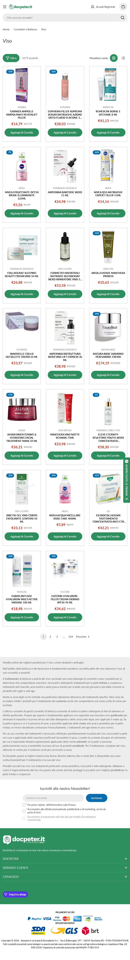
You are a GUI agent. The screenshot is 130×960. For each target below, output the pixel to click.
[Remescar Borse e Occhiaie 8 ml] (108, 85)
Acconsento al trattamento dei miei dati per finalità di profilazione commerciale (61, 818)
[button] (126, 480)
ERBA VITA (108, 269)
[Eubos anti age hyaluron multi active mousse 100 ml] (22, 570)
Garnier (21, 107)
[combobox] (65, 18)
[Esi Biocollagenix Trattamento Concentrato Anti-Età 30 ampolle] (108, 489)
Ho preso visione (51, 804)
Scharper (22, 349)
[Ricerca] (123, 18)
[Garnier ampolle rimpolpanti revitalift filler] (22, 85)
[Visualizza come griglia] (114, 58)
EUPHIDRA (65, 107)
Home (6, 29)
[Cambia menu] (5, 7)
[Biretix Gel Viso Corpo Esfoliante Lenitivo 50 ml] (22, 489)
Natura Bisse (108, 349)
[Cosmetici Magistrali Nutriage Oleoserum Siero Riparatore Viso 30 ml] (65, 247)
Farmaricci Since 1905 (108, 430)
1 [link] (43, 636)
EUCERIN (65, 592)
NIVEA (22, 188)
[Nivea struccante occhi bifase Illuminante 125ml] (22, 166)
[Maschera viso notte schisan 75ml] (65, 408)
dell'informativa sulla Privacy (61, 804)
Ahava (21, 430)
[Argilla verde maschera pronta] (108, 247)
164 (70, 636)
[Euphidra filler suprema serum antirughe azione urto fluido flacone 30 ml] (65, 85)
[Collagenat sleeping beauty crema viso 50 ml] (22, 247)
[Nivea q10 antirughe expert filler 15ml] (108, 166)
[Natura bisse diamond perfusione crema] (108, 327)
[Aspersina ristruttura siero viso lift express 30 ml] (65, 327)
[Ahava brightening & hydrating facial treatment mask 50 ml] (22, 408)
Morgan (21, 592)
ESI (108, 511)
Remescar (108, 107)
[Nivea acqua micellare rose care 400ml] (65, 489)
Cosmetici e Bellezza (25, 29)
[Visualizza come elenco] (123, 58)
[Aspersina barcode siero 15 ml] (65, 166)
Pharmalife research (65, 188)
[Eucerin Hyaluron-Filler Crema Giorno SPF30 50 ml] (65, 570)
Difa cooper (65, 269)
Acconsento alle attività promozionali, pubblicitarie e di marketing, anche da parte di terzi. (66, 811)
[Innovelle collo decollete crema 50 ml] (22, 327)
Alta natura (65, 430)
